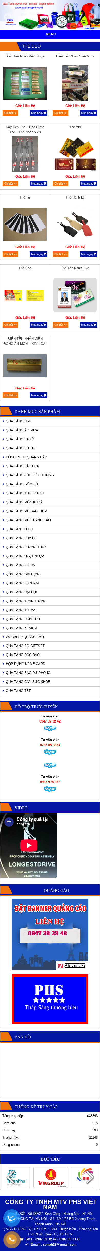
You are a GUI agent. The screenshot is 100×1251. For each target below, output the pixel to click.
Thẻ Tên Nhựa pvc (75, 268)
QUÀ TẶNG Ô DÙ (19, 529)
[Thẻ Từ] (25, 225)
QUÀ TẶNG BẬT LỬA (22, 466)
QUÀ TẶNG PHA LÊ (21, 538)
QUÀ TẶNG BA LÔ (20, 439)
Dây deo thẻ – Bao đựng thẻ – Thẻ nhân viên (25, 129)
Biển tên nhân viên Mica (75, 56)
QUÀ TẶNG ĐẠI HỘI (21, 592)
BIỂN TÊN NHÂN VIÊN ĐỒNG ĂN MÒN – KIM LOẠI (25, 341)
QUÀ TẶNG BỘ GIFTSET (25, 646)
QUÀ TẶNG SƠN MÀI (22, 583)
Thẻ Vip (75, 127)
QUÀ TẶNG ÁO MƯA (22, 430)
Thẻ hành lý (75, 197)
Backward (10, 1177)
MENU (51, 34)
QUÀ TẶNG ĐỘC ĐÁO (23, 655)
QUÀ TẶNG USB (18, 421)
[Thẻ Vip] (75, 155)
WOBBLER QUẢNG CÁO (25, 637)
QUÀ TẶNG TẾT (18, 691)
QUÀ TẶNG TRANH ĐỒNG (26, 601)
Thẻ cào (25, 268)
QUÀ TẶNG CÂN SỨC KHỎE (28, 682)
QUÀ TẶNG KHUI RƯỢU (25, 493)
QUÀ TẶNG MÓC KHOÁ (24, 502)
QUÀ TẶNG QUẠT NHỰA (25, 556)
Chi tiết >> (10, 112)
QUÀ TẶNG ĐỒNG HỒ (23, 619)
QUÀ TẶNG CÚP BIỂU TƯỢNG (30, 475)
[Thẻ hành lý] (75, 225)
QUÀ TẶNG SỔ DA (20, 565)
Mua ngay (37, 112)
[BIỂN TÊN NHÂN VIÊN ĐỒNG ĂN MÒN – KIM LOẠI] (25, 366)
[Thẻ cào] (25, 296)
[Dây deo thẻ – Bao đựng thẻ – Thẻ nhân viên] (25, 155)
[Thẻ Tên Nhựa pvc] (75, 296)
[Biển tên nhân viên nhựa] (25, 84)
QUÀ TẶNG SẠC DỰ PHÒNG (28, 673)
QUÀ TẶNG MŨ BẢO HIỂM (26, 511)
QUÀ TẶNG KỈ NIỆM (21, 628)
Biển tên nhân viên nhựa (25, 56)
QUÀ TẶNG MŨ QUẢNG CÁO (28, 520)
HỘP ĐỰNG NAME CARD (25, 664)
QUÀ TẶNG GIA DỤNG (23, 574)
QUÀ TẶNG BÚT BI (20, 448)
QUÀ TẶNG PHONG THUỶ (26, 547)
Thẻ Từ (25, 197)
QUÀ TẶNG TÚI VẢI (21, 610)
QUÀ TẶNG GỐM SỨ (22, 484)
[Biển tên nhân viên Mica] (75, 84)
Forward (89, 1177)
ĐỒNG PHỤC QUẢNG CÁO (26, 457)
